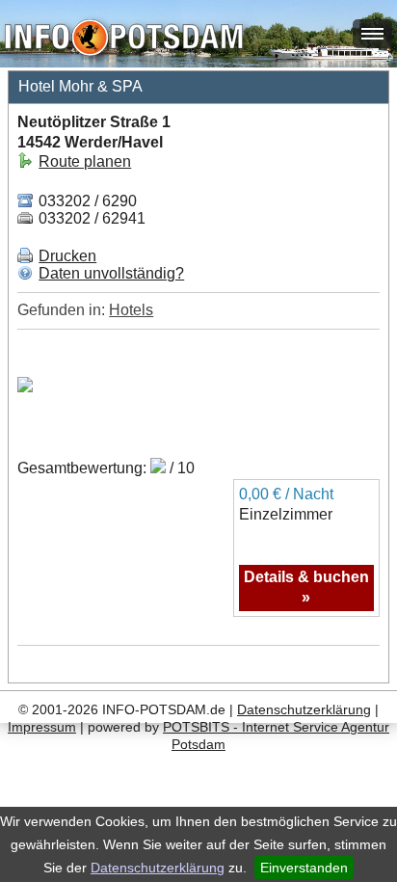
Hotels (131, 310)
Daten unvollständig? (111, 273)
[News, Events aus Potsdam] (124, 39)
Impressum (42, 727)
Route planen (85, 161)
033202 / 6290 (86, 201)
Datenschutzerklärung (158, 867)
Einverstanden (304, 867)
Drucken (67, 256)
